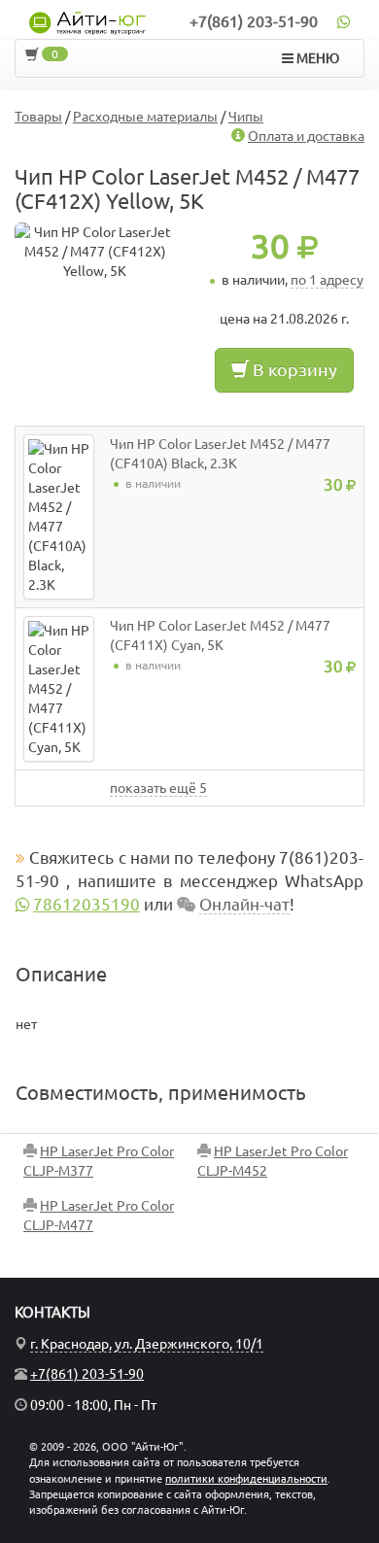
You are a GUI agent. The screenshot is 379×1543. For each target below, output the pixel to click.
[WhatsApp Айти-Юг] (343, 21)
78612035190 (86, 904)
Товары (38, 116)
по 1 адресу (327, 280)
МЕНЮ (316, 58)
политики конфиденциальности (246, 1479)
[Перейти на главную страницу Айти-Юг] (87, 23)
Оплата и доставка (306, 136)
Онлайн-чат (244, 904)
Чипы (245, 116)
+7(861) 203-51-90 (254, 21)
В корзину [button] (293, 369)
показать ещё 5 (158, 788)
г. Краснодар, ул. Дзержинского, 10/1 (146, 1344)
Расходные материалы (145, 116)
